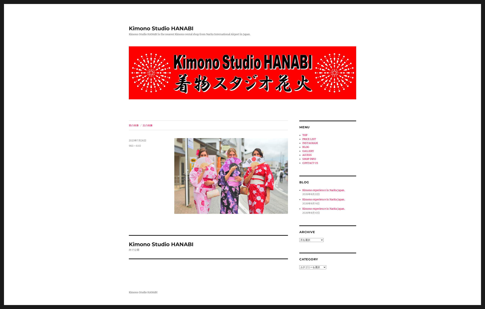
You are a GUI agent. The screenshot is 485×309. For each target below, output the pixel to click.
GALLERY (308, 151)
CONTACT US (310, 163)
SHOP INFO (309, 159)
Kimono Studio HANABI (161, 28)
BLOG (305, 147)
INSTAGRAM (310, 143)
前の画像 (134, 125)
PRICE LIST (309, 139)
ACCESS (307, 155)
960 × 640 (135, 145)
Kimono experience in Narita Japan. (323, 190)
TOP (304, 135)
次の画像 (148, 125)
